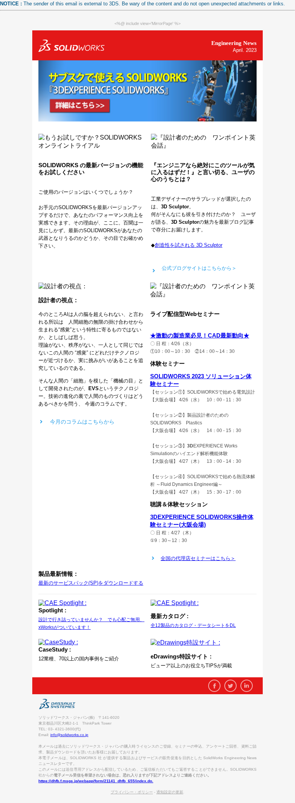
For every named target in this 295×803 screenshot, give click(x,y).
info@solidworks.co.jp (69, 735)
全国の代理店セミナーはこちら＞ (198, 558)
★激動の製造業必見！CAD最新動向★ (199, 335)
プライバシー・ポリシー (132, 792)
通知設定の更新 (169, 792)
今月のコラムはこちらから (82, 422)
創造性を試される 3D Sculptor (188, 245)
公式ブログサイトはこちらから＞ (199, 268)
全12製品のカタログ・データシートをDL (193, 625)
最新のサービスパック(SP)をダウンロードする (90, 583)
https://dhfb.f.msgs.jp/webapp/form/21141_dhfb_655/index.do (95, 781)
